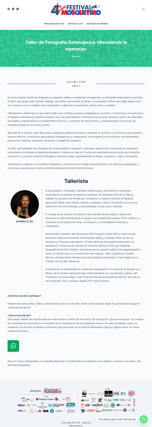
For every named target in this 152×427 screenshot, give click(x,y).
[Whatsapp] (144, 419)
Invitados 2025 (75, 24)
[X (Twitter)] (13, 9)
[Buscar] (143, 9)
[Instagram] (17, 9)
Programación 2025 (54, 24)
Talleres (76, 56)
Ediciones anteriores (97, 24)
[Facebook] (9, 9)
